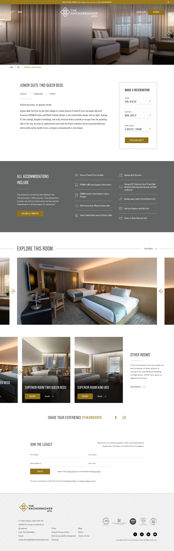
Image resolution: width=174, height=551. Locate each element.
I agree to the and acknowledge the (79, 471)
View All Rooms (135, 386)
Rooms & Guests (129, 126)
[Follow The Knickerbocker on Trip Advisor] (148, 534)
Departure (128, 112)
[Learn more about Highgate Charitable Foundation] (143, 521)
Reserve (156, 12)
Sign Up (40, 471)
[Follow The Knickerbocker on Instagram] (124, 417)
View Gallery (148, 248)
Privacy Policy (96, 471)
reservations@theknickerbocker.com (33, 539)
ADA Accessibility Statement (64, 536)
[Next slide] (161, 291)
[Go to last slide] (13, 291)
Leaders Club (141, 12)
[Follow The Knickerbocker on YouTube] (155, 534)
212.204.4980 (28, 532)
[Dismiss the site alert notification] (168, 2)
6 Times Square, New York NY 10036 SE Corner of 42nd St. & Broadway (31, 524)
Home (11, 67)
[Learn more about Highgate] (106, 521)
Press (54, 528)
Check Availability (136, 140)
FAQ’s (80, 532)
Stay (18, 67)
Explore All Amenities (30, 213)
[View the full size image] (87, 291)
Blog (80, 528)
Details (47, 396)
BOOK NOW (106, 2)
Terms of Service (85, 481)
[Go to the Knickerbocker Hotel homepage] (79, 12)
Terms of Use (71, 471)
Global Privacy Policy (60, 532)
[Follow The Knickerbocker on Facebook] (116, 417)
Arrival (127, 98)
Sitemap (55, 539)
